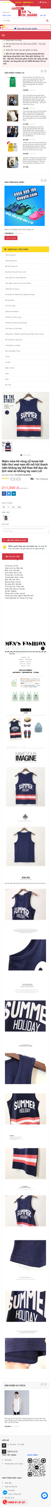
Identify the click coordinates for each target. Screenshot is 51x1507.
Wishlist (44, 2)
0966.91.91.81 (12, 1451)
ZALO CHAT (32, 1455)
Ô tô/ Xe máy (10, 306)
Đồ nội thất (9, 300)
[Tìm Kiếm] (47, 20)
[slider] (6, 478)
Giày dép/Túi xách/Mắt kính (15, 277)
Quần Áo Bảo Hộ (11, 1486)
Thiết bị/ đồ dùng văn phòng (16, 323)
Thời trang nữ (10, 255)
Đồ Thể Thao (9, 1497)
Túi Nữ (7, 362)
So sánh (27, 6)
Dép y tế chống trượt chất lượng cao (19, 229)
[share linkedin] (14, 493)
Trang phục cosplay (12, 345)
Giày (7, 373)
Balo (7, 379)
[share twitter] (9, 493)
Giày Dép (8, 1483)
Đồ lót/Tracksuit (11, 266)
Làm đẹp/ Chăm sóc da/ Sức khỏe (18, 283)
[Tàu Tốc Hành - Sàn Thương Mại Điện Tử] (25, 11)
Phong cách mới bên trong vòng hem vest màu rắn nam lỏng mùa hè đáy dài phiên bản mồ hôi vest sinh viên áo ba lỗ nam (25, 1420)
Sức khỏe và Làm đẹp (13, 328)
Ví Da (7, 356)
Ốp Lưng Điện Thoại (12, 351)
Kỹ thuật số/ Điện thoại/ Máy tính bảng (20, 294)
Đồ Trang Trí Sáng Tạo (13, 340)
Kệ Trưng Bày (10, 1490)
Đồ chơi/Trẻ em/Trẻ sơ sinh (15, 272)
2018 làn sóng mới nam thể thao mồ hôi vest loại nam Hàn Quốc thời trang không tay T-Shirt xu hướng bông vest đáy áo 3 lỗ (34, 160)
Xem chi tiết (11, 238)
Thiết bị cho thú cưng (13, 317)
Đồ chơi (8, 385)
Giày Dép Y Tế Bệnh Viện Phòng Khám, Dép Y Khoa (24, 334)
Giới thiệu (8, 1460)
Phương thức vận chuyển (14, 1463)
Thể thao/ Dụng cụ (12, 289)
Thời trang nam (11, 261)
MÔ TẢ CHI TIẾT (13, 556)
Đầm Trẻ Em (9, 368)
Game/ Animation (12, 311)
